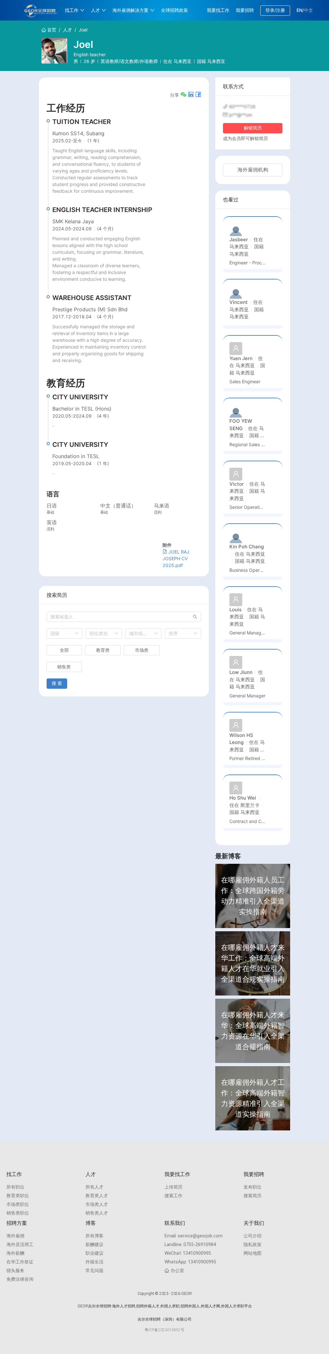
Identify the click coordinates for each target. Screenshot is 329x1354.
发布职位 (253, 1187)
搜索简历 (253, 1195)
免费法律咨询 (19, 1279)
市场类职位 (17, 1204)
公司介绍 (253, 1235)
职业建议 (94, 1253)
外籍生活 (94, 1261)
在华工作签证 (19, 1261)
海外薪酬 (15, 1253)
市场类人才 (96, 1204)
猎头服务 (15, 1270)
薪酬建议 (94, 1244)
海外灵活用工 (19, 1244)
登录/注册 (275, 10)
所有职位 (15, 1187)
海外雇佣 (15, 1235)
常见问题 (94, 1270)
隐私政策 (253, 1244)
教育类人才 (96, 1195)
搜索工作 (173, 1195)
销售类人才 (96, 1213)
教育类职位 (17, 1195)
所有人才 (94, 1187)
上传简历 (173, 1187)
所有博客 (94, 1235)
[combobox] (65, 633)
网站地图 (253, 1253)
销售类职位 (17, 1213)
